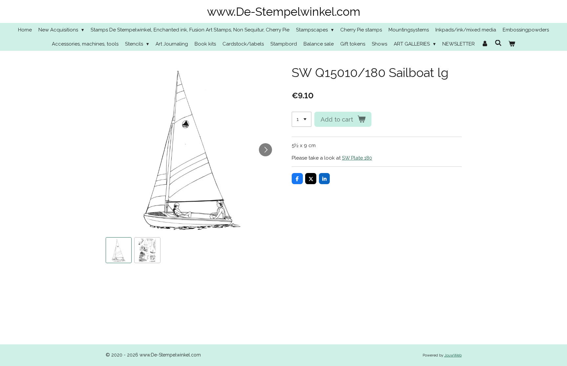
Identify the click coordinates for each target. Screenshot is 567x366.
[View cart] (511, 44)
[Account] (485, 44)
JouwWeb (453, 355)
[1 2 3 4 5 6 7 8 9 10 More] (301, 119)
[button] (119, 250)
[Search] (498, 43)
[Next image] (265, 149)
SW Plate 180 (357, 158)
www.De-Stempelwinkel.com (283, 11)
